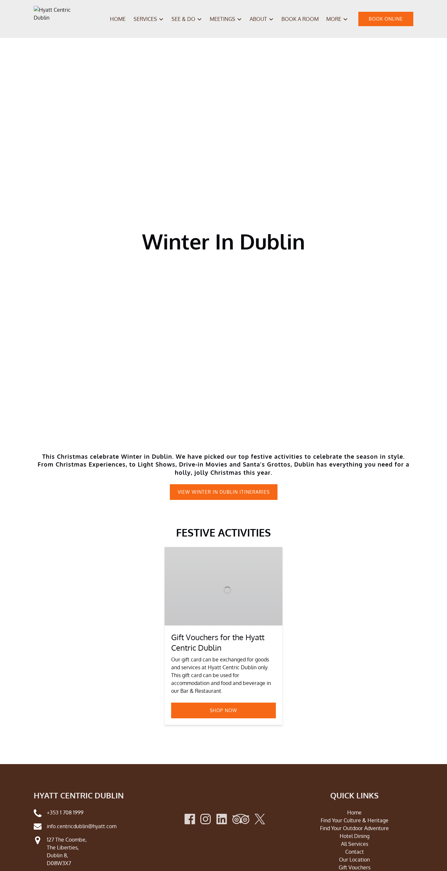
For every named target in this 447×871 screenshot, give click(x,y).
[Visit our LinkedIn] (221, 819)
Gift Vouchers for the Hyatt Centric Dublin (217, 642)
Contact (354, 851)
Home (118, 19)
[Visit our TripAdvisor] (240, 819)
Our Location (354, 859)
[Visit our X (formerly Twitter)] (260, 819)
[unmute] (227, 433)
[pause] (219, 433)
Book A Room (300, 19)
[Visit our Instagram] (205, 819)
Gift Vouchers (354, 867)
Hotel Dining (354, 836)
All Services (354, 844)
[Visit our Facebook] (190, 819)
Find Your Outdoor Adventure (354, 828)
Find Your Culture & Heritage (354, 820)
